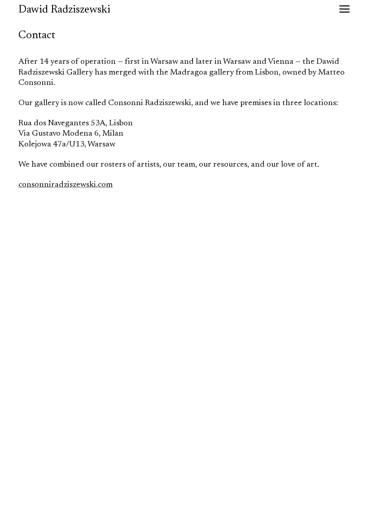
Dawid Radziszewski (64, 9)
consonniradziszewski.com (65, 185)
